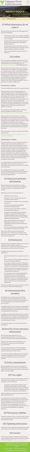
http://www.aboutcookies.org (8, 65)
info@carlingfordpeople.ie (20, 439)
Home (3, 18)
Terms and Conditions (20, 448)
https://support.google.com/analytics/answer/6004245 (15, 112)
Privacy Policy (8, 448)
